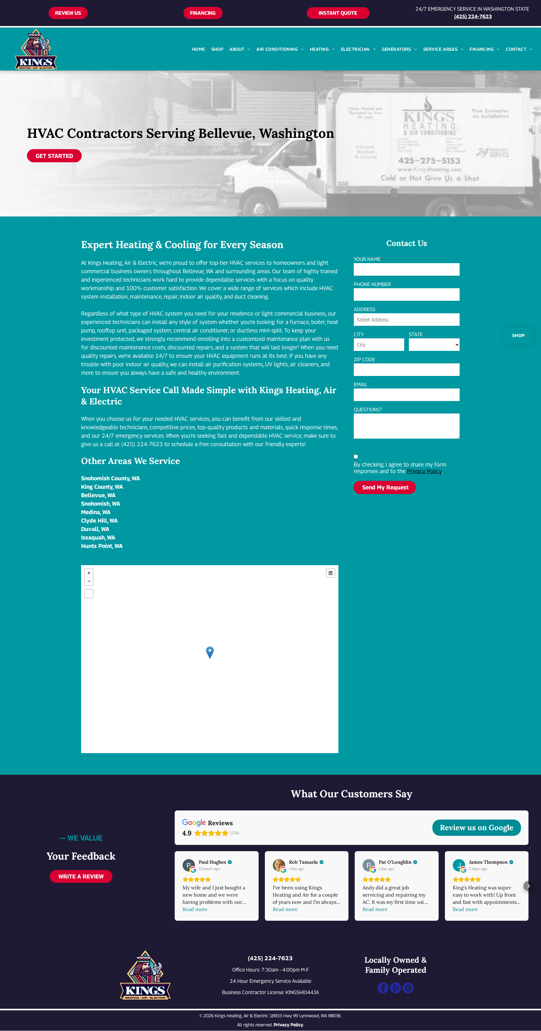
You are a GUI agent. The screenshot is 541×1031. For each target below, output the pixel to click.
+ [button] (89, 573)
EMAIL (360, 385)
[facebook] (383, 988)
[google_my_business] (408, 988)
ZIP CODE (364, 359)
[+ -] (209, 659)
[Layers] (331, 573)
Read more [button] (195, 909)
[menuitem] (198, 49)
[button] (175, 886)
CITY (359, 334)
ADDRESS (364, 309)
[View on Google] (189, 865)
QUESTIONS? (368, 410)
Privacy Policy (424, 471)
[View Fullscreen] (89, 594)
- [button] (89, 581)
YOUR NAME (367, 259)
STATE (416, 334)
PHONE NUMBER (372, 284)
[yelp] (395, 988)
